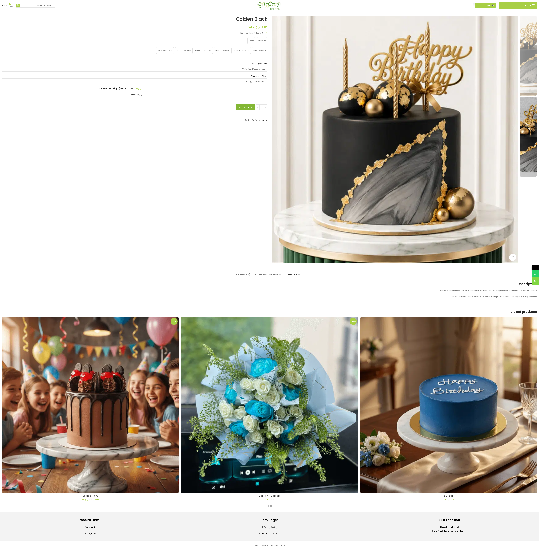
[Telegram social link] (245, 120)
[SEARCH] (18, 5)
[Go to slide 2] (268, 506)
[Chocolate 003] (90, 405)
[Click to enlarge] (512, 257)
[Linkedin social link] (249, 120)
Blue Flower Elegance (269, 495)
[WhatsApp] (535, 273)
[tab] (295, 273)
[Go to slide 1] (271, 506)
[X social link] (256, 120)
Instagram (90, 533)
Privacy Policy (269, 527)
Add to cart (245, 107)
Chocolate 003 (90, 495)
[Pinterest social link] (252, 120)
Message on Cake (259, 63)
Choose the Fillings (258, 76)
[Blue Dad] (448, 405)
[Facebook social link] (260, 120)
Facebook (89, 527)
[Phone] (535, 281)
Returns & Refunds (269, 533)
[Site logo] (269, 5)
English (489, 5)
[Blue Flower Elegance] (269, 405)
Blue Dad (448, 495)
